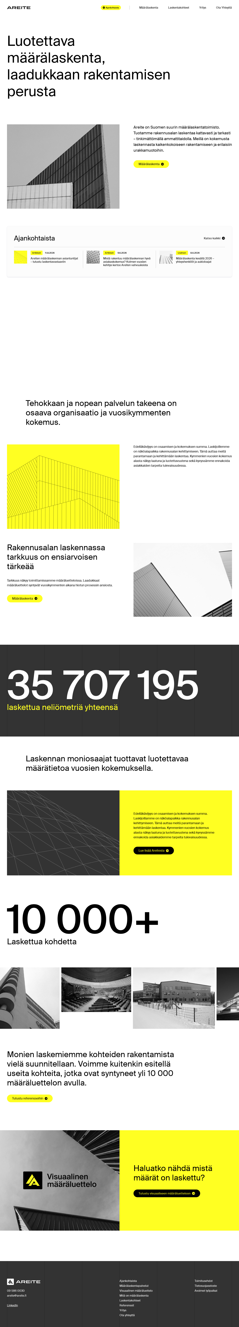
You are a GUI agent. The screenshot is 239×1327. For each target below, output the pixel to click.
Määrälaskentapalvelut (134, 1286)
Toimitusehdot (204, 1281)
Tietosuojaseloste (206, 1286)
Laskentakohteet (179, 7)
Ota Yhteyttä (224, 7)
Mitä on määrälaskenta (134, 1295)
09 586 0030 (16, 1291)
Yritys (202, 7)
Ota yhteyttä (127, 1315)
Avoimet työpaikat (206, 1291)
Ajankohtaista (128, 1281)
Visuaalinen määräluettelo (136, 1291)
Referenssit (127, 1305)
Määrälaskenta (148, 7)
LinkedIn (12, 1305)
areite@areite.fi (16, 1295)
